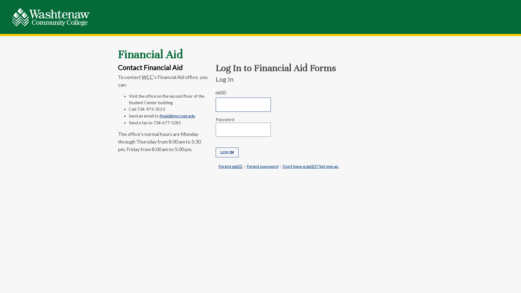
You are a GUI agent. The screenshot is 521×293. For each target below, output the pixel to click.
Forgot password (262, 166)
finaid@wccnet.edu (177, 115)
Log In (227, 152)
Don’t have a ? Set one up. (310, 166)
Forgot (230, 166)
